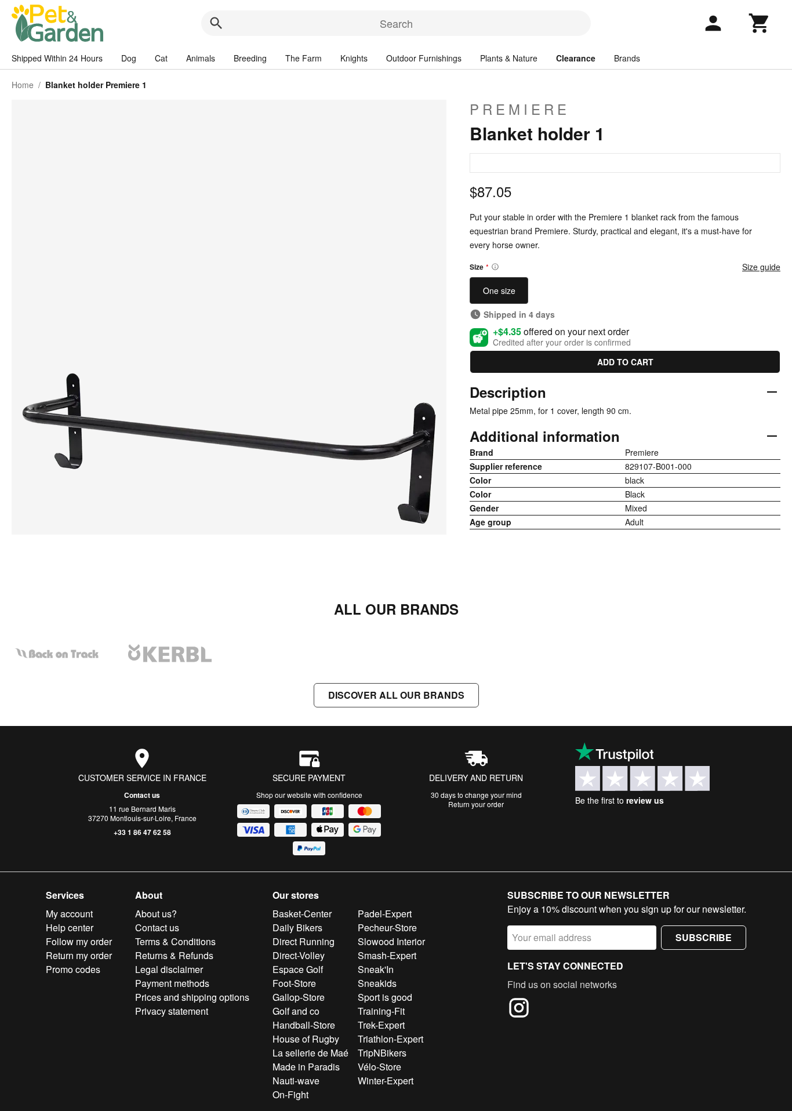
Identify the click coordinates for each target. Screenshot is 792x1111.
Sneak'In (376, 969)
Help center (69, 927)
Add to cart (625, 362)
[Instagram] (519, 1009)
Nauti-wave (296, 1080)
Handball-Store (304, 1025)
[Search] (216, 23)
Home (23, 84)
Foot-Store (294, 983)
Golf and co (296, 1011)
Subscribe (703, 937)
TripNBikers (382, 1052)
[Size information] (495, 267)
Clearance (575, 58)
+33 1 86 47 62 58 (142, 832)
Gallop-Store (299, 997)
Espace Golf (298, 969)
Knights (354, 58)
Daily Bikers (297, 927)
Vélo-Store (379, 1066)
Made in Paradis (306, 1066)
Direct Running (304, 941)
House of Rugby (306, 1038)
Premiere (520, 109)
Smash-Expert (387, 955)
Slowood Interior (391, 941)
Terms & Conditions (175, 941)
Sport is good (385, 997)
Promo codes (73, 969)
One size (499, 290)
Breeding (250, 58)
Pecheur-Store (387, 927)
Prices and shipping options (192, 997)
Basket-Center (302, 913)
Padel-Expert (385, 913)
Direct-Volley (299, 955)
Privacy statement (171, 1011)
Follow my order (79, 941)
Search (396, 23)
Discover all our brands (396, 695)
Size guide (761, 267)
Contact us (142, 795)
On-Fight (290, 1094)
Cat (161, 58)
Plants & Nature (508, 58)
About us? (156, 913)
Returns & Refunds (174, 955)
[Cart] (759, 23)
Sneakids (377, 983)
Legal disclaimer (169, 969)
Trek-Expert (381, 1025)
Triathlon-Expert (390, 1038)
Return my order (79, 955)
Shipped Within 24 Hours (57, 58)
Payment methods (172, 983)
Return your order (476, 804)
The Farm (303, 58)
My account (69, 913)
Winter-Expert (385, 1080)
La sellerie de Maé (310, 1052)
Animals (200, 58)
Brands (627, 58)
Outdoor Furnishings (424, 58)
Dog (128, 58)
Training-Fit (381, 1011)
